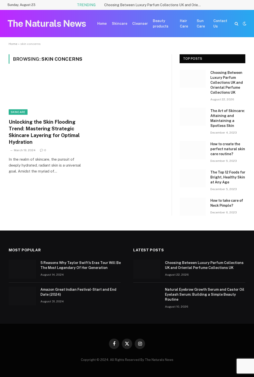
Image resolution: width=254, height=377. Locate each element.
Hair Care (184, 23)
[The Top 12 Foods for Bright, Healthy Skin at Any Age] (193, 178)
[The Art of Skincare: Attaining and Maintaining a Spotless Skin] (193, 117)
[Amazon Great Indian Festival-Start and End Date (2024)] (22, 296)
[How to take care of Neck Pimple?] (193, 207)
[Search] (236, 23)
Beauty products (160, 23)
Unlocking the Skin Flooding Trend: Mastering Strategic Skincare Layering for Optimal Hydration (44, 132)
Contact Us (220, 23)
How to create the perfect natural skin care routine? (227, 149)
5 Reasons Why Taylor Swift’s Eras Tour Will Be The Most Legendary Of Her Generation (80, 265)
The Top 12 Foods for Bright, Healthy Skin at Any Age (227, 177)
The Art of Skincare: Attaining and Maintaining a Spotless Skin (227, 118)
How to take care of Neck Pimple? (226, 203)
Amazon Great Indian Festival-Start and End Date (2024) (78, 292)
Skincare (119, 24)
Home (102, 24)
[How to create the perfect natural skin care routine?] (193, 150)
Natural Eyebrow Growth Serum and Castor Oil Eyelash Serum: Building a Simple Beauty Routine (204, 294)
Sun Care (201, 23)
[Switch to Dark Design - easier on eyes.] (244, 24)
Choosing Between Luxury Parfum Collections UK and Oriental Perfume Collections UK (153, 5)
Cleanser (140, 24)
